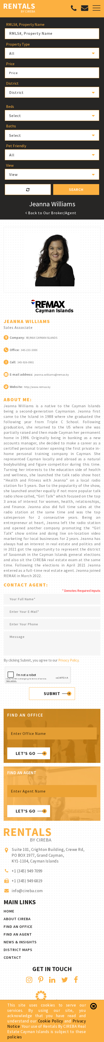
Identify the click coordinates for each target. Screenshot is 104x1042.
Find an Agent (18, 934)
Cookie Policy (50, 1021)
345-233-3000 (29, 350)
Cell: (13, 362)
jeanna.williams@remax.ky (51, 374)
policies (14, 1037)
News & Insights (20, 941)
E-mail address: (21, 374)
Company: (17, 337)
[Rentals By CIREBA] (19, 9)
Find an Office (18, 926)
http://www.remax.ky (37, 387)
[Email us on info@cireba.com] (84, 9)
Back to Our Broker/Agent (51, 212)
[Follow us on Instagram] (29, 979)
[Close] (93, 1006)
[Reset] (28, 189)
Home (9, 911)
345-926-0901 (25, 362)
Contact (12, 957)
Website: (16, 387)
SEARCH (76, 189)
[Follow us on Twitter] (64, 979)
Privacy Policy (68, 660)
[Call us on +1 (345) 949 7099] (74, 9)
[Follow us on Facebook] (76, 979)
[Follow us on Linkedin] (52, 979)
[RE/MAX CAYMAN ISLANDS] (52, 312)
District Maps (18, 949)
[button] (52, 53)
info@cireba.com (27, 890)
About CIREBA (17, 918)
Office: (15, 350)
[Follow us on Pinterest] (41, 979)
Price (13, 73)
